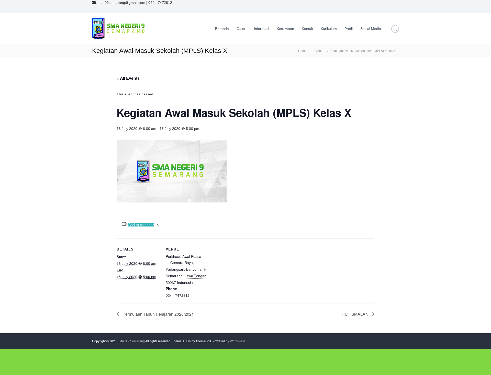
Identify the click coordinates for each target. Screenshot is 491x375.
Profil (348, 29)
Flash (187, 341)
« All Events (128, 78)
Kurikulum (329, 29)
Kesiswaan (285, 29)
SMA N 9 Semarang (131, 341)
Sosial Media (370, 29)
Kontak (307, 29)
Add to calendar (141, 224)
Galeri (241, 29)
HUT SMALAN (356, 314)
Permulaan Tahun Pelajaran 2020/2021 (157, 314)
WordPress (237, 341)
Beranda (222, 29)
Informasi (261, 29)
